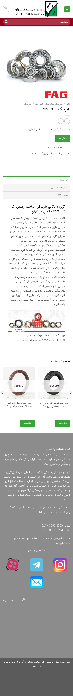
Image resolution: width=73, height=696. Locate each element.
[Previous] (70, 400)
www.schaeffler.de (53, 340)
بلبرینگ (28, 104)
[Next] (2, 400)
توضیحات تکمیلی (59, 188)
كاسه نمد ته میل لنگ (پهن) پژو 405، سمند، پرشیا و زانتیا (18, 404)
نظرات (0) (63, 195)
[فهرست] (67, 9)
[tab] (36, 180)
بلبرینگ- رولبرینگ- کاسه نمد (49, 104)
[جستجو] (6, 22)
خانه (68, 104)
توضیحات (63, 180)
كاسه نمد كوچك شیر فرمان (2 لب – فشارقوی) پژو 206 (54, 404)
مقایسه (63, 138)
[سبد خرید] (6, 9)
